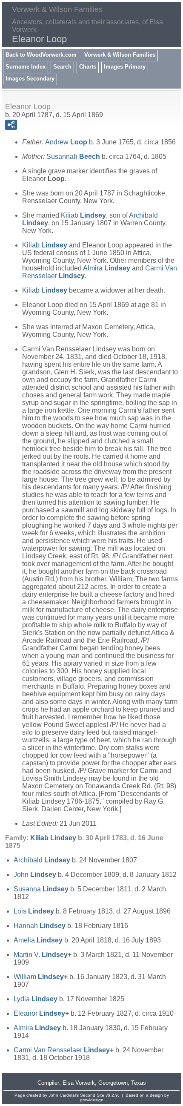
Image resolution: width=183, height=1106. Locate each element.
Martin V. (41, 954)
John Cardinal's (64, 1095)
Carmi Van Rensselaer (62, 1050)
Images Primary (125, 66)
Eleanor (39, 1013)
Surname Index (26, 66)
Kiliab (83, 215)
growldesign (91, 1099)
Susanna (41, 889)
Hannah (40, 925)
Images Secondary (30, 78)
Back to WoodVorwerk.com (41, 55)
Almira (106, 268)
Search (62, 66)
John (35, 874)
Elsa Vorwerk (79, 1083)
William (39, 976)
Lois (34, 911)
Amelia (38, 940)
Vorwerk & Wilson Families (119, 55)
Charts (87, 66)
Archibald (42, 860)
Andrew (66, 142)
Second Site (92, 1095)
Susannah (73, 156)
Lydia (35, 999)
